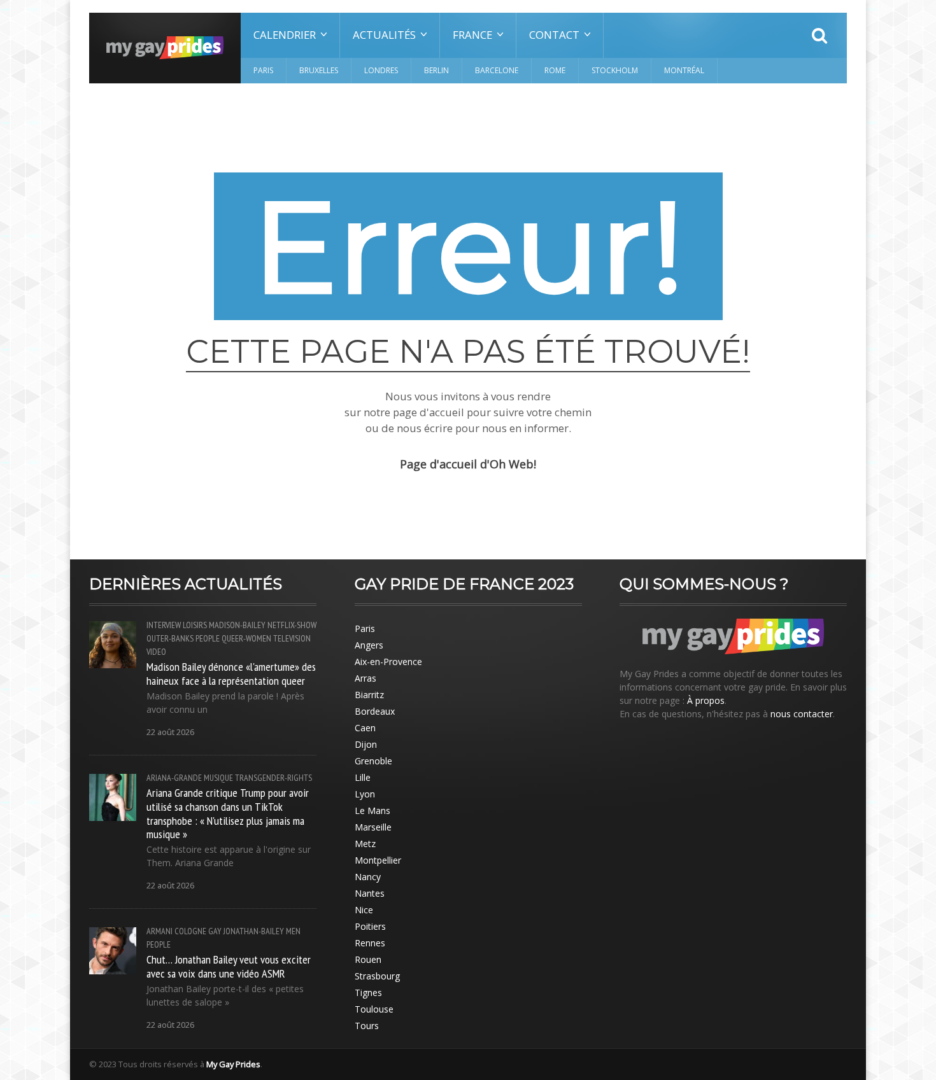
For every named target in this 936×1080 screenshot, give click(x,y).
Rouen (368, 959)
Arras (365, 678)
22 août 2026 (170, 732)
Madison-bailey (237, 625)
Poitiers (370, 926)
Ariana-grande (174, 777)
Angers (369, 645)
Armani (159, 931)
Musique (218, 777)
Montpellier (378, 860)
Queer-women (246, 638)
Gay (215, 931)
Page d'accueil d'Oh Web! (468, 464)
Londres (381, 70)
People (207, 638)
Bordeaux (375, 711)
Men (293, 931)
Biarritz (369, 695)
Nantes (370, 893)
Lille (363, 777)
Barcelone (496, 70)
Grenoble (373, 761)
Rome (554, 70)
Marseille (373, 827)
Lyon (365, 794)
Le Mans (372, 810)
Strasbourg (377, 976)
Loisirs (195, 625)
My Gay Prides (233, 1064)
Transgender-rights (273, 777)
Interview (163, 625)
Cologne (190, 931)
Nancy (368, 877)
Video (156, 651)
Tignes (368, 992)
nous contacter (801, 714)
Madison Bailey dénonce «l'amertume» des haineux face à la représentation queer (231, 673)
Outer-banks (170, 638)
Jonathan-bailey (253, 931)
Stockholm (615, 70)
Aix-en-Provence (388, 662)
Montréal (684, 70)
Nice (364, 910)
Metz (365, 844)
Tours (367, 1026)
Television (292, 638)
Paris (263, 70)
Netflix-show (291, 625)
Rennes (370, 943)
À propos (706, 700)
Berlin (436, 70)
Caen (365, 728)
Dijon (366, 744)
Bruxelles (318, 70)
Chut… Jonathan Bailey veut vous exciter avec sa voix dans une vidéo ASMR (228, 966)
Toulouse (374, 1009)
